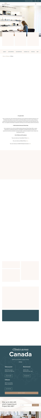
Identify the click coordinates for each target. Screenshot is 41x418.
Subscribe (35, 405)
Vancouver (8, 367)
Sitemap (20, 362)
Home (4, 56)
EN (35, 1)
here (28, 138)
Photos (33, 51)
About (4, 51)
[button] (38, 1)
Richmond (26, 367)
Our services (19, 51)
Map (37, 51)
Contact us (26, 51)
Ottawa (7, 380)
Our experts (11, 51)
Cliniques (8, 56)
